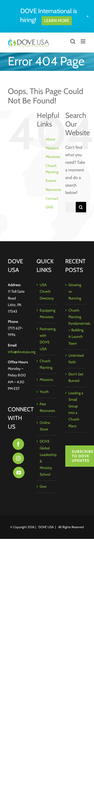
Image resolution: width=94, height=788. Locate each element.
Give (43, 486)
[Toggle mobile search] (72, 41)
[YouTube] (19, 472)
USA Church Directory (47, 291)
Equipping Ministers (47, 313)
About (50, 139)
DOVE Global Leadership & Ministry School (47, 458)
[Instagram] (18, 458)
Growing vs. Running (74, 291)
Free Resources (47, 407)
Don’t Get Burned (75, 377)
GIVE (50, 207)
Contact (52, 198)
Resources (53, 189)
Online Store (45, 426)
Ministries (53, 156)
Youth (44, 391)
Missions (52, 148)
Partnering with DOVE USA (47, 339)
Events (51, 180)
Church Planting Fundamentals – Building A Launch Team (76, 327)
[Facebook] (18, 444)
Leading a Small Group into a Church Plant (75, 409)
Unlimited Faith (76, 358)
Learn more (56, 20)
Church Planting (46, 364)
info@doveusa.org (22, 351)
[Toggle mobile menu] (83, 41)
